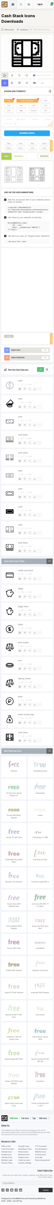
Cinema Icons (40, 1154)
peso (20, 696)
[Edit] (25, 389)
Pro (34, 83)
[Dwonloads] (35, 389)
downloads (27, 133)
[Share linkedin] (20, 1190)
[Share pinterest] (16, 1190)
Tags (34, 1118)
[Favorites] (30, 389)
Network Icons (23, 1154)
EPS (21, 106)
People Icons (6, 1154)
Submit (45, 1190)
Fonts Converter (7, 1149)
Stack (9, 336)
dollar (20, 624)
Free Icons (25, 1118)
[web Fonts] (50, 751)
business (24, 29)
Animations (18, 156)
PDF (9, 106)
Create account (24, 1160)
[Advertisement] (27, 289)
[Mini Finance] (50, 561)
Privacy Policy (7, 1163)
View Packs (44, 156)
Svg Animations (41, 1149)
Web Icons (43, 1118)
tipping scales (24, 678)
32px (20, 143)
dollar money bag (26, 714)
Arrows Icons (23, 1152)
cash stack (23, 434)
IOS (45, 111)
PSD (45, 106)
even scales (23, 642)
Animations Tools (24, 1149)
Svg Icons (4, 4)
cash (20, 380)
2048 (44, 148)
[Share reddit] (7, 1190)
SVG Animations (27, 101)
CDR (33, 106)
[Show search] (21, 4)
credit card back (25, 570)
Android (33, 111)
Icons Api (38, 1157)
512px (20, 148)
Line (21, 111)
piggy (20, 588)
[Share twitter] (11, 1190)
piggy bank (23, 606)
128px (44, 143)
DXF (9, 111)
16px (9, 143)
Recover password (42, 1160)
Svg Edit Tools (23, 1146)
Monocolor (9, 29)
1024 (32, 148)
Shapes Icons (23, 1157)
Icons (6, 156)
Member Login (6, 1160)
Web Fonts (14, 1118)
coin (20, 660)
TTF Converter (41, 1146)
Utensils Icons (6, 1157)
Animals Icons (6, 1152)
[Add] (20, 389)
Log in (40, 4)
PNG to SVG (6, 1146)
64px (32, 143)
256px (8, 148)
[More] (40, 389)
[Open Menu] (29, 4)
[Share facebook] (2, 1190)
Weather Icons (40, 1152)
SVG (9, 101)
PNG (45, 101)
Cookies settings (24, 1163)
